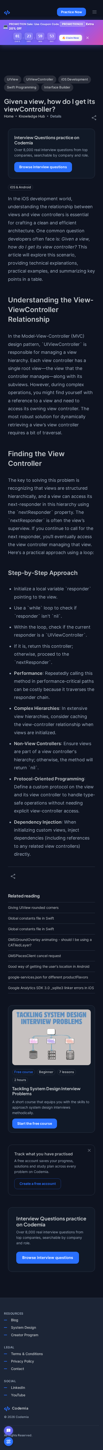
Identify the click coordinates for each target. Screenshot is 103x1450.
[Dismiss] (89, 1150)
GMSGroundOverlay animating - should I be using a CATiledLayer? (50, 942)
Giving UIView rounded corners (33, 907)
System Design (23, 1327)
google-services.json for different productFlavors (48, 977)
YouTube (18, 1395)
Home (9, 116)
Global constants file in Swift (31, 918)
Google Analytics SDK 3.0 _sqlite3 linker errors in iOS (51, 988)
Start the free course (34, 1123)
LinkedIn (18, 1387)
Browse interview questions (43, 167)
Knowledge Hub (32, 116)
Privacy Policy (22, 1361)
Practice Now (71, 12)
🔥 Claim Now (70, 37)
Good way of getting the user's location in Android (49, 966)
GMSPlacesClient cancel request (34, 956)
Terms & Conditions (27, 1354)
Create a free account (38, 1183)
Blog (14, 1320)
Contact (17, 1369)
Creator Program (24, 1335)
